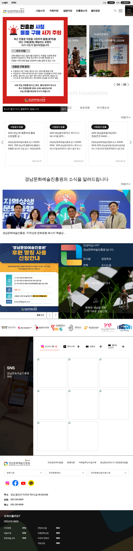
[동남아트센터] (8, 327)
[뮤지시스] (74, 327)
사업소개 (40, 10)
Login (5, 2)
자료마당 (53, 10)
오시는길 (106, 264)
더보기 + (125, 117)
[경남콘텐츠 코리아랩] (41, 327)
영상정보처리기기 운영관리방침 (114, 462)
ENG (14, 2)
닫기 (64, 109)
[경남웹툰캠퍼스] (58, 327)
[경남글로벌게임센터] (108, 327)
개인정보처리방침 (55, 462)
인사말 (87, 258)
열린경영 (95, 10)
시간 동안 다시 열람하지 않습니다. (21, 109)
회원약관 (71, 462)
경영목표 (106, 258)
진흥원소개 (81, 10)
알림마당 (67, 10)
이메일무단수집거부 (87, 462)
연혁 (85, 264)
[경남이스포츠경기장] (124, 327)
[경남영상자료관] (91, 327)
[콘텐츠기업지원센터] (25, 327)
